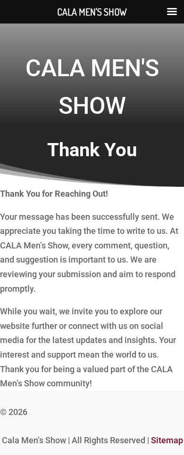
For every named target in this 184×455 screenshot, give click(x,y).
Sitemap (167, 440)
